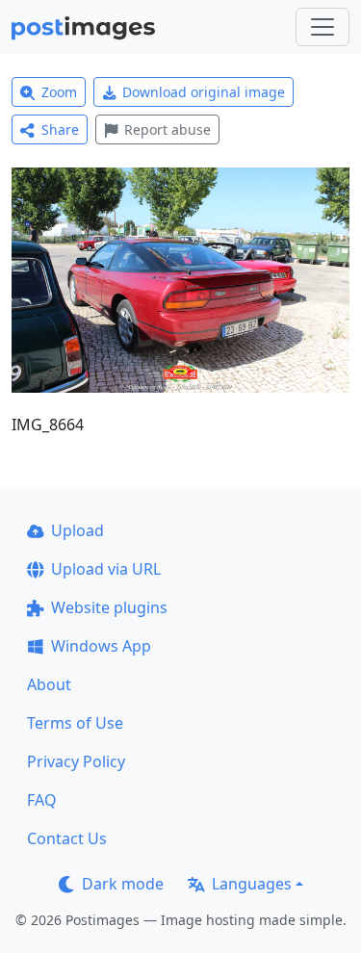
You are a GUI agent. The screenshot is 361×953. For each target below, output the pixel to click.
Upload (77, 530)
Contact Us (67, 838)
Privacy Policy (76, 761)
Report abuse (167, 129)
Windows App (101, 646)
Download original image (203, 92)
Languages (252, 883)
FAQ (42, 800)
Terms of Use (75, 723)
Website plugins (109, 607)
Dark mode (123, 883)
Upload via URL (106, 569)
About (49, 684)
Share (60, 129)
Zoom (59, 92)
